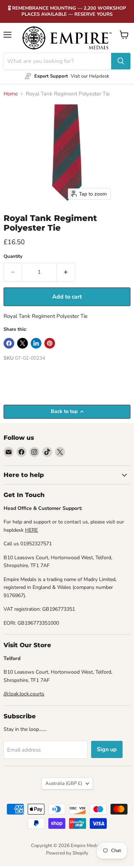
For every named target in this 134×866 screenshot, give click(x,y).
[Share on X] (22, 343)
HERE (31, 530)
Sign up (107, 749)
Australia (63, 783)
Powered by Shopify (67, 853)
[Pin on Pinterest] (49, 343)
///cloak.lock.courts (24, 693)
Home (11, 94)
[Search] (120, 61)
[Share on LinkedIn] (36, 343)
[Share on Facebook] (9, 343)
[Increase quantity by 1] (66, 272)
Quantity (13, 256)
